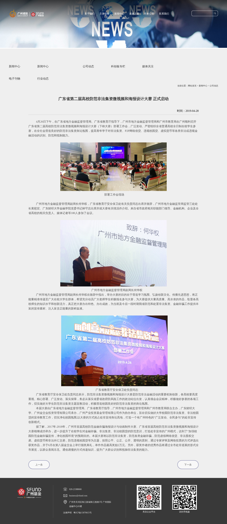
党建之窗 (134, 13)
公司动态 (214, 85)
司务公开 (149, 13)
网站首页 (192, 85)
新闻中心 (119, 13)
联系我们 (164, 13)
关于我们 (90, 13)
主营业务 (104, 13)
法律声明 (67, 512)
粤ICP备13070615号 (82, 512)
